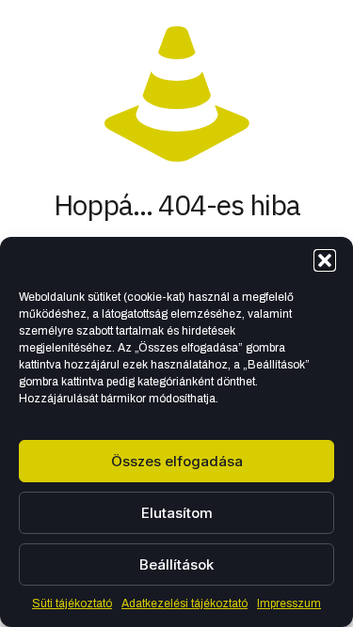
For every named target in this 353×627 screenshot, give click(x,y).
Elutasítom (177, 513)
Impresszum (289, 603)
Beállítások (176, 564)
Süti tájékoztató (72, 603)
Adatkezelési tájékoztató (184, 603)
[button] (324, 260)
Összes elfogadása (177, 461)
